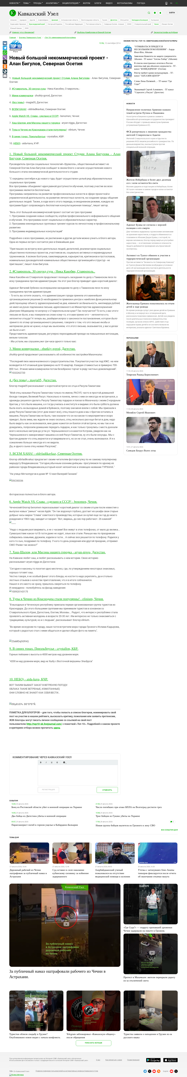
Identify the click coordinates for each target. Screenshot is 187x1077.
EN (177, 3)
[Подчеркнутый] (51, 762)
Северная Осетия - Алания (114, 24)
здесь (57, 727)
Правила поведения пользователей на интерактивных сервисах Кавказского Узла (67, 1071)
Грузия (104, 20)
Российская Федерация (74, 24)
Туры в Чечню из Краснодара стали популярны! (39, 129)
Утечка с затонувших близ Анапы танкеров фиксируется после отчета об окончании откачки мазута (157, 873)
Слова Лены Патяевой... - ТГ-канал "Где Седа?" (153, 82)
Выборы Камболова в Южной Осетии (94, 32)
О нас (98, 1060)
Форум (86, 3)
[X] (4, 62)
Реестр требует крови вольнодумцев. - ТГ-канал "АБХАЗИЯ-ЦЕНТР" (154, 74)
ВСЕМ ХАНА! (19, 109)
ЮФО (26, 28)
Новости (14, 3)
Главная (12, 38)
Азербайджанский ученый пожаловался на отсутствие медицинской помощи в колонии (112, 873)
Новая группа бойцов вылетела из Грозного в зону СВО (125, 825)
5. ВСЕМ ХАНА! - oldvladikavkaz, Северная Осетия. (45, 453)
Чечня (156, 24)
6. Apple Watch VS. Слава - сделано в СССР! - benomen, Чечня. (53, 501)
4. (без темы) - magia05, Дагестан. (33, 380)
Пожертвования (133, 1060)
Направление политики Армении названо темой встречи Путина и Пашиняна (148, 111)
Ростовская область (93, 24)
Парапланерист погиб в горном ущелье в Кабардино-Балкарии (44, 824)
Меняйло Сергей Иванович (140, 412)
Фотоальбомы (125, 3)
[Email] (4, 76)
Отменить (107, 790)
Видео (109, 3)
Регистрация (48, 790)
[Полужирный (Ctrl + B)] (40, 762)
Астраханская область (69, 20)
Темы (26, 3)
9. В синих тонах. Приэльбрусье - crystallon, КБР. (43, 648)
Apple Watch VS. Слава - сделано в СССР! (35, 116)
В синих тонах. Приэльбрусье (28, 136)
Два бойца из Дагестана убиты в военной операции (38, 816)
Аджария (23, 20)
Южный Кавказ (16, 28)
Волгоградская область (90, 20)
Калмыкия (155, 20)
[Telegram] (4, 48)
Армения (54, 20)
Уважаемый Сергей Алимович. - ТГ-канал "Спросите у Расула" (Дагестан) (154, 91)
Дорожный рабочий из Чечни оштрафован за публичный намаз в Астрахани (28, 873)
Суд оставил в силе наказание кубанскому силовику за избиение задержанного (70, 873)
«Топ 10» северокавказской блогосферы (60, 38)
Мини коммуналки (22, 95)
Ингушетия (124, 20)
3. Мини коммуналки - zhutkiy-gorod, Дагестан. (42, 348)
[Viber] (4, 57)
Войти (172, 13)
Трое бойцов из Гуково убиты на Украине (118, 816)
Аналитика (52, 3)
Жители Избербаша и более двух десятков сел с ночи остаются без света (148, 181)
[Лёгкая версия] (166, 3)
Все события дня (169, 830)
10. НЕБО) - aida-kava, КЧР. (28, 679)
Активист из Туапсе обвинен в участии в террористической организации (148, 257)
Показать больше (93, 1043)
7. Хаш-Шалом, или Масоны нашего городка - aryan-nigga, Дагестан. (57, 552)
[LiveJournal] (4, 71)
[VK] (4, 43)
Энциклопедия (70, 3)
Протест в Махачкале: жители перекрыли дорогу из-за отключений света (149, 979)
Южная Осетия (167, 24)
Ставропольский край (142, 24)
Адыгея (32, 20)
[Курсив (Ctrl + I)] (46, 762)
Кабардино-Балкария (140, 20)
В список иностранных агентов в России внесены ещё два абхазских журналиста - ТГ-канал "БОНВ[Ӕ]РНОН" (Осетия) (155, 66)
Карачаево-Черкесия (18, 24)
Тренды (37, 3)
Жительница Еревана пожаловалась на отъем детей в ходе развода (150, 305)
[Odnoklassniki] (4, 66)
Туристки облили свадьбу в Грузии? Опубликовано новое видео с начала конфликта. (35, 1035)
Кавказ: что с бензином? (23, 32)
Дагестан (113, 20)
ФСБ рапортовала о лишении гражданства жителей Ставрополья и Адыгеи (148, 133)
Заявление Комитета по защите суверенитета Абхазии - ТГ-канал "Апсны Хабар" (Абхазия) (155, 57)
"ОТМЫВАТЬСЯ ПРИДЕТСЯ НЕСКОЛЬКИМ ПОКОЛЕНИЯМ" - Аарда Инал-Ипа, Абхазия (154, 49)
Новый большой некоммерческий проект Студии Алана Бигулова (51, 78)
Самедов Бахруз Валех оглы (141, 450)
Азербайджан (43, 20)
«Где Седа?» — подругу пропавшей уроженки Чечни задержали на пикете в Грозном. (147, 929)
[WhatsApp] (4, 52)
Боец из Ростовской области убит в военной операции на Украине (46, 807)
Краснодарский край (37, 24)
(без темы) (18, 102)
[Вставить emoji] (64, 762)
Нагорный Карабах (55, 24)
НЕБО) (16, 143)
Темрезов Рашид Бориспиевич (142, 374)
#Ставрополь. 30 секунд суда (29, 88)
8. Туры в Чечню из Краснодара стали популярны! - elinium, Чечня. (56, 599)
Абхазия (13, 20)
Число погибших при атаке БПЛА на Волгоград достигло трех (129, 807)
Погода (141, 3)
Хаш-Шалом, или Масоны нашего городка (36, 122)
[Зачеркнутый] (57, 762)
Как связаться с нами (113, 1060)
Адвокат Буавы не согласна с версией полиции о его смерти (146, 226)
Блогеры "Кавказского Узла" (30, 38)
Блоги (98, 3)
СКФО (129, 24)
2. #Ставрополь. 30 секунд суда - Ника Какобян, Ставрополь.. (52, 271)
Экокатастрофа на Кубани (165, 32)
